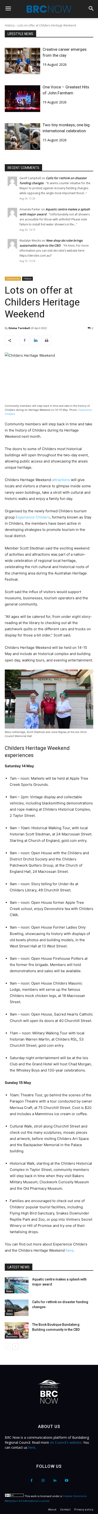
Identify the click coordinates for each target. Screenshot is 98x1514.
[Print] (46, 340)
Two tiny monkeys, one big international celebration (66, 127)
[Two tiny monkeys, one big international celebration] (22, 136)
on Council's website (65, 1442)
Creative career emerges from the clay (65, 52)
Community (13, 278)
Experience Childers (33, 517)
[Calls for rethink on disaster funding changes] (17, 1308)
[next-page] (15, 1346)
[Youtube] (66, 1480)
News (9, 1291)
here (70, 1250)
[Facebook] (24, 340)
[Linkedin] (35, 340)
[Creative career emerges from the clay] (22, 61)
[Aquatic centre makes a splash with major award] (17, 1285)
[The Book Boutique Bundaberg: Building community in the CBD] (17, 1330)
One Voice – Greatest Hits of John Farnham (66, 90)
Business (12, 1336)
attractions (61, 480)
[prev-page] (8, 1346)
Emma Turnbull (19, 328)
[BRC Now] (48, 9)
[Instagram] (43, 1480)
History (10, 25)
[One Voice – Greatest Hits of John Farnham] (22, 98)
